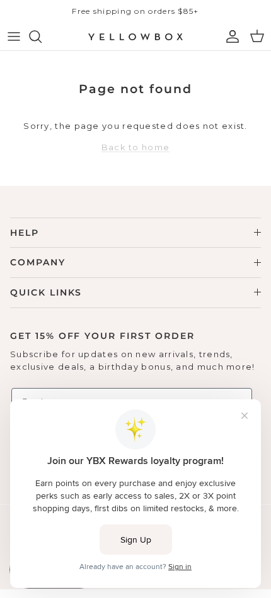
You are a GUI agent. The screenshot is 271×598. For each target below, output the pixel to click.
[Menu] (14, 36)
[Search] (41, 36)
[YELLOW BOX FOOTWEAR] (135, 36)
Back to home (135, 147)
